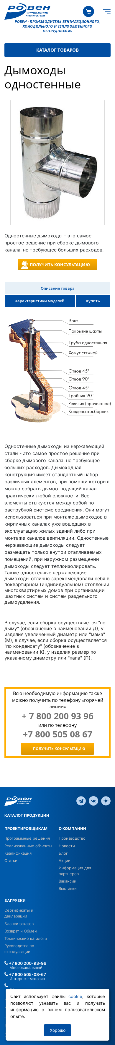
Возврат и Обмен (20, 931)
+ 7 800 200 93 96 (57, 716)
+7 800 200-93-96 (27, 963)
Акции (64, 860)
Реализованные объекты (28, 845)
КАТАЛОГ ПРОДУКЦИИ (26, 815)
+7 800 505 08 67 (57, 734)
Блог (63, 853)
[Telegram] (81, 800)
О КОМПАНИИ (72, 828)
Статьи (10, 860)
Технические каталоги (25, 938)
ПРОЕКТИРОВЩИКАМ (25, 828)
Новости (67, 845)
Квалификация (18, 853)
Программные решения (27, 838)
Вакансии (67, 881)
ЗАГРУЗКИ (15, 900)
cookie (75, 996)
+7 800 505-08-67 (27, 974)
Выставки (68, 888)
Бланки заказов (19, 923)
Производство (72, 838)
